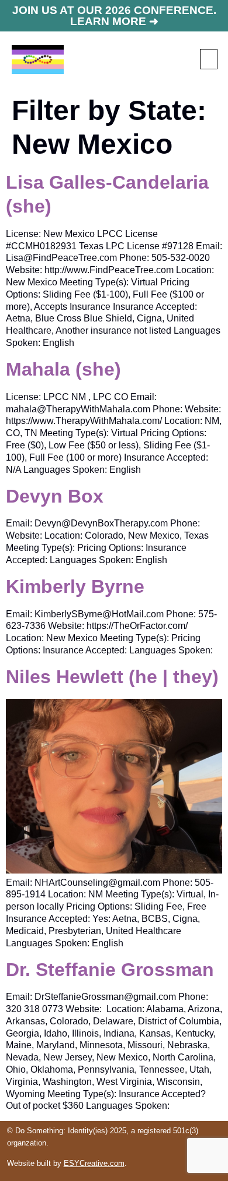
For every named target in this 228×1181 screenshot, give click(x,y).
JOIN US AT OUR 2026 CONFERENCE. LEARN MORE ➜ (114, 15)
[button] (208, 59)
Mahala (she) (63, 369)
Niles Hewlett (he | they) (112, 676)
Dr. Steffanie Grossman (110, 969)
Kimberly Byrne (75, 586)
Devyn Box (54, 496)
